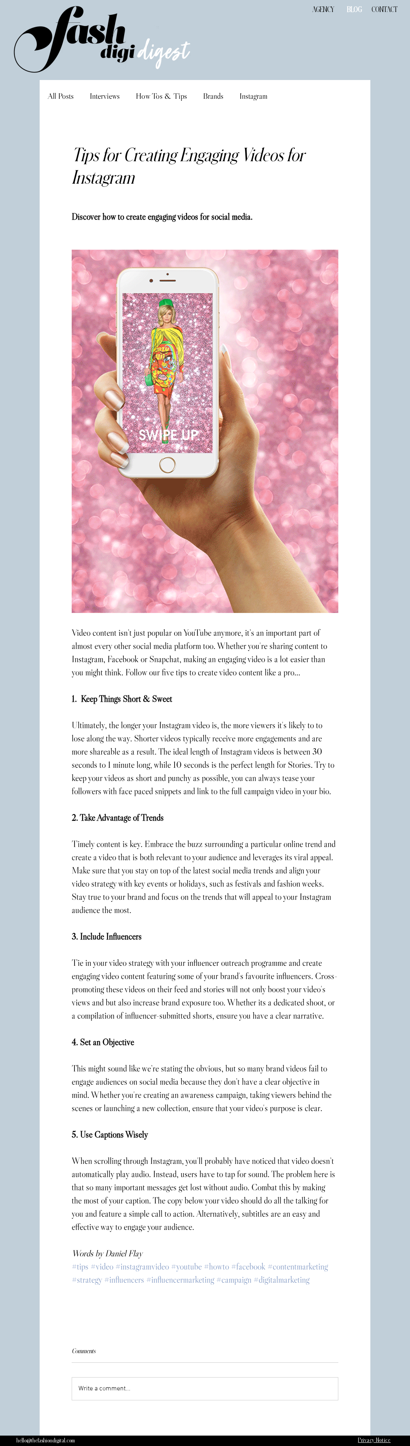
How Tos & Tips (161, 96)
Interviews (105, 96)
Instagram (253, 96)
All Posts (61, 96)
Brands (213, 96)
